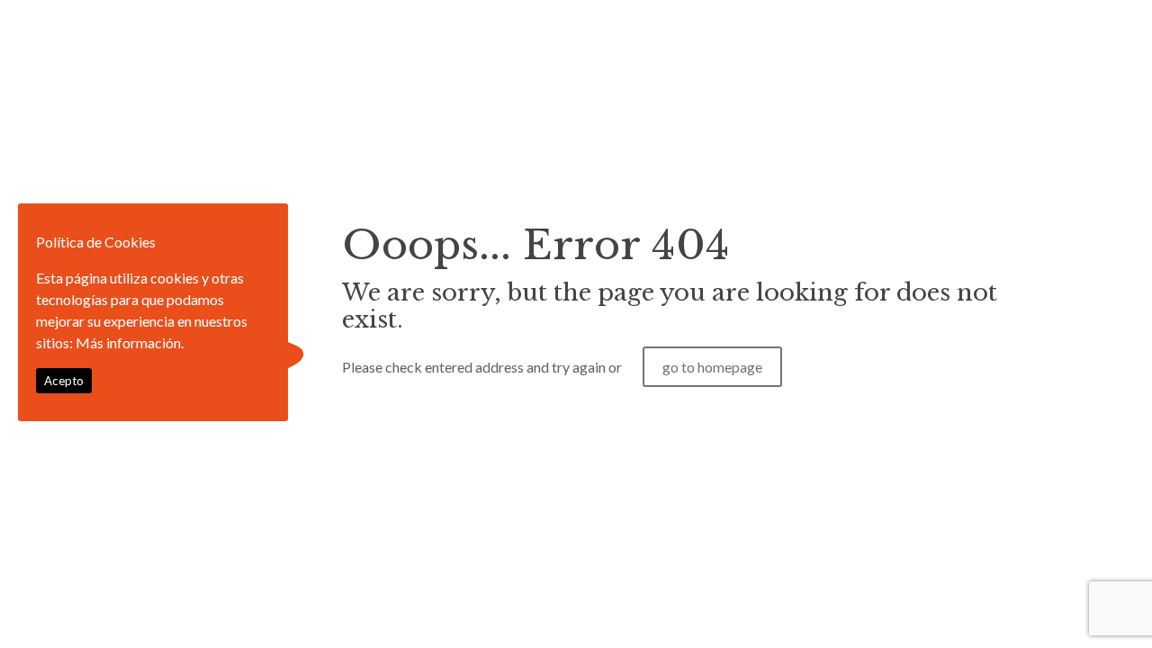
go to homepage (712, 366)
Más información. (130, 342)
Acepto (64, 381)
